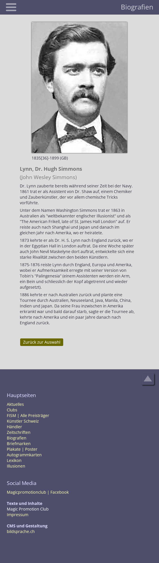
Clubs (12, 410)
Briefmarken (19, 443)
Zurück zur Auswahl (41, 342)
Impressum (17, 514)
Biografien (16, 438)
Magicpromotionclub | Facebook (38, 492)
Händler (14, 426)
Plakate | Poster (22, 449)
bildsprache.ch (21, 531)
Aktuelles (15, 404)
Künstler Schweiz (23, 421)
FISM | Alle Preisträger (28, 415)
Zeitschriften (18, 432)
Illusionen (16, 466)
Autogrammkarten (24, 454)
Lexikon (14, 460)
